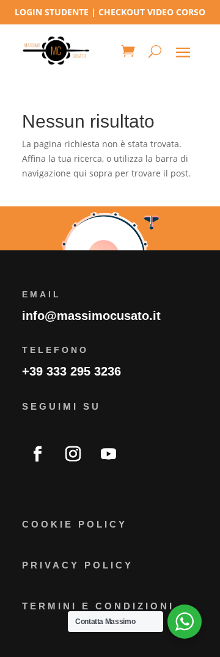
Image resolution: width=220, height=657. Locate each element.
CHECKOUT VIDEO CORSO (151, 12)
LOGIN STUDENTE (52, 12)
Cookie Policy (74, 524)
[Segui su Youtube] (108, 454)
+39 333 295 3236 (71, 371)
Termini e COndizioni (98, 606)
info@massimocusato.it (91, 315)
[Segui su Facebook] (37, 454)
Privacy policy (77, 565)
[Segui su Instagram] (72, 454)
